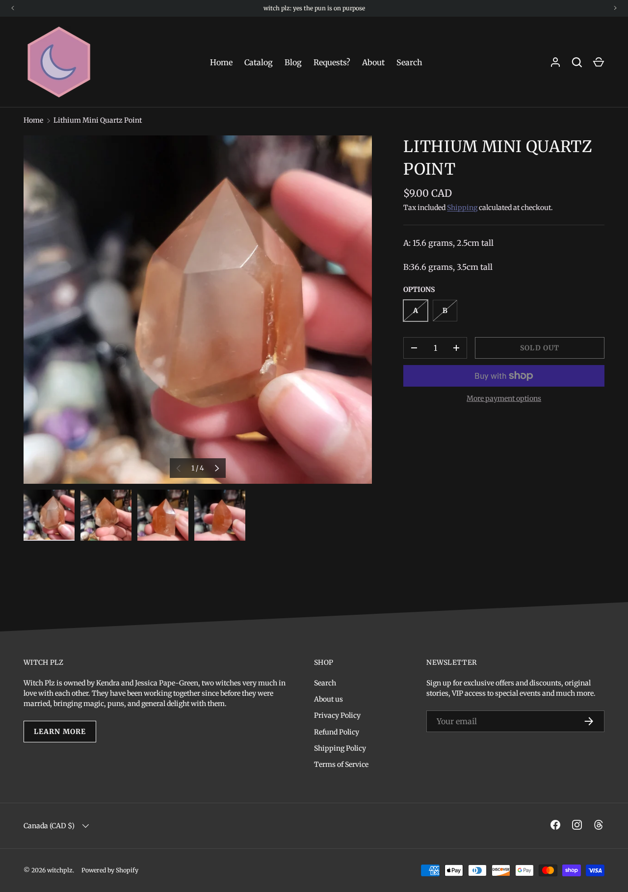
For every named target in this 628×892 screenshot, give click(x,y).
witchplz (60, 870)
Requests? (332, 62)
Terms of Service (341, 764)
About (373, 62)
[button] (598, 62)
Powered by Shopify (109, 870)
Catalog (258, 62)
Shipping (462, 207)
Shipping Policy (340, 748)
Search (409, 62)
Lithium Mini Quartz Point (97, 120)
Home (221, 62)
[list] (198, 309)
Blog (293, 62)
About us (328, 699)
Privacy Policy (337, 715)
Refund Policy (336, 732)
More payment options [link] (504, 398)
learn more (60, 731)
